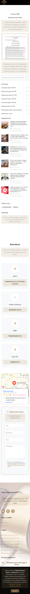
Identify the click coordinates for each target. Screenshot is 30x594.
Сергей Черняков (15, 130)
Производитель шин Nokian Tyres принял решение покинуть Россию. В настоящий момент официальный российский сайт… (18, 149)
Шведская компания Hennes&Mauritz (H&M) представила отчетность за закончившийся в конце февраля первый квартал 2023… (19, 189)
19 (21, 130)
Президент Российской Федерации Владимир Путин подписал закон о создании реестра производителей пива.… (18, 124)
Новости (5, 523)
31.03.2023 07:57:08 (15, 194)
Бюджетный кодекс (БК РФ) (15, 91)
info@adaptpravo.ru (15, 336)
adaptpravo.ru (15, 362)
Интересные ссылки (15, 113)
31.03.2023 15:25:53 (15, 154)
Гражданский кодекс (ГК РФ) (15, 95)
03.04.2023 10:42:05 (15, 128)
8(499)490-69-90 (15, 310)
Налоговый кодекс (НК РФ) (15, 102)
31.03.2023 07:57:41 (15, 180)
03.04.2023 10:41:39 (15, 140)
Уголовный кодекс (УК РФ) (15, 88)
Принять (15, 591)
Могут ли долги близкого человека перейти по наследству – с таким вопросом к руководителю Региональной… (18, 163)
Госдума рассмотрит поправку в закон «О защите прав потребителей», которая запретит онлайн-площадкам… (19, 136)
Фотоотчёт (6, 526)
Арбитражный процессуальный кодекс (15, 110)
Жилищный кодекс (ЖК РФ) (15, 99)
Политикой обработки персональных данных (16, 465)
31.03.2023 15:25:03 (15, 167)
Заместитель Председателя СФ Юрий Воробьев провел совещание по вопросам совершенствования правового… (19, 176)
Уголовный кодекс (6, 207)
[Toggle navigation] (28, 2)
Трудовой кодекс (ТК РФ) (15, 106)
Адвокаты (15, 207)
